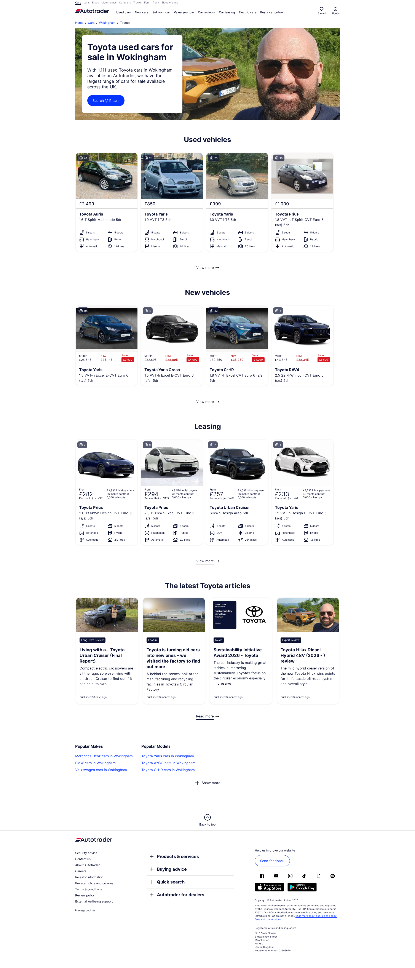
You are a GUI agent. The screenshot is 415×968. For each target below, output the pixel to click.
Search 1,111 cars (106, 100)
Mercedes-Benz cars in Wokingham (104, 756)
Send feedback (272, 861)
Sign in (335, 13)
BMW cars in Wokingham (95, 763)
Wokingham (107, 22)
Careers (80, 871)
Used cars (123, 12)
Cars (91, 22)
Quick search (171, 882)
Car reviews (206, 12)
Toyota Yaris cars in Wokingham (167, 756)
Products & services (178, 856)
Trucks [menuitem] (137, 2)
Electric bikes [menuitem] (170, 2)
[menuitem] (124, 12)
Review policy (85, 895)
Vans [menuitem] (86, 2)
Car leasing (227, 12)
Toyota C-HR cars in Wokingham (168, 770)
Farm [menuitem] (147, 2)
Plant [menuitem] (156, 2)
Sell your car (161, 12)
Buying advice (172, 869)
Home (79, 22)
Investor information (89, 877)
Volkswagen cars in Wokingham (101, 770)
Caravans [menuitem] (125, 2)
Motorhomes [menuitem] (109, 2)
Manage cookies (85, 910)
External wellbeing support (94, 901)
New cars (141, 12)
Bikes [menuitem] (95, 2)
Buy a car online (271, 12)
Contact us (83, 859)
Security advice (86, 853)
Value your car (184, 12)
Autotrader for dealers (180, 894)
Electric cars (247, 12)
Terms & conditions (88, 889)
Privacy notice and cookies (94, 883)
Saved (322, 13)
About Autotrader (87, 865)
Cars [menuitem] (78, 2)
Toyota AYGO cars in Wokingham (168, 763)
